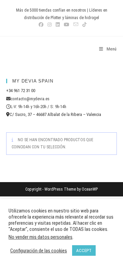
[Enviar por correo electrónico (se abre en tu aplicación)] (75, 24)
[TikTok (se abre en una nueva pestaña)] (83, 24)
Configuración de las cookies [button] (38, 251)
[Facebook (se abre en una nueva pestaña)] (41, 24)
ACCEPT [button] (84, 250)
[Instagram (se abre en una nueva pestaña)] (49, 24)
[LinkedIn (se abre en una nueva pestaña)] (58, 24)
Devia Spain (25, 49)
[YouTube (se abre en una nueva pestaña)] (66, 24)
